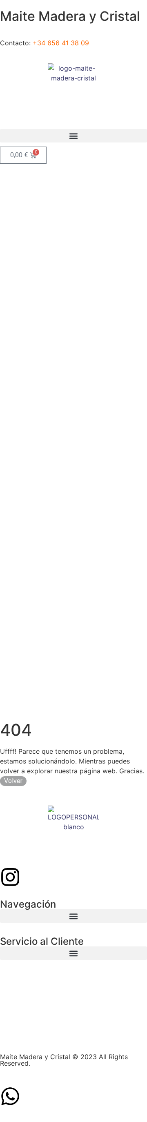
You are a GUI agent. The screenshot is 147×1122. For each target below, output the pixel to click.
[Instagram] (10, 877)
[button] (73, 135)
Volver (13, 781)
